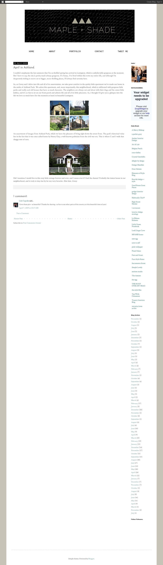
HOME (32, 51)
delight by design (138, 161)
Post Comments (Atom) (32, 223)
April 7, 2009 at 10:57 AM (28, 208)
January (134, 334)
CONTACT (99, 51)
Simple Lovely (137, 267)
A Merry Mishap (138, 130)
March (133, 366)
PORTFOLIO (75, 51)
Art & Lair (136, 144)
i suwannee (136, 208)
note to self (136, 243)
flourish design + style (138, 180)
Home (70, 218)
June (133, 331)
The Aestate (136, 275)
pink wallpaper (137, 247)
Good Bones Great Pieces (138, 186)
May (132, 359)
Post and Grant (137, 255)
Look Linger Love (138, 230)
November (135, 319)
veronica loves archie (137, 307)
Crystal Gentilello (138, 157)
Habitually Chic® (138, 198)
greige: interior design (137, 192)
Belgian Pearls (137, 148)
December (135, 337)
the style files (136, 290)
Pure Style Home (138, 259)
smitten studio (137, 271)
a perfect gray (137, 134)
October (134, 322)
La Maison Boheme (135, 219)
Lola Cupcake (24, 201)
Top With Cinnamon (136, 295)
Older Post (121, 218)
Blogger (91, 558)
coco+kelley (136, 152)
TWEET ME (123, 51)
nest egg (135, 239)
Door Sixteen (137, 169)
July (132, 328)
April (133, 362)
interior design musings (137, 213)
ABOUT (52, 51)
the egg (134, 279)
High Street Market (136, 203)
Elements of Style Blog (138, 174)
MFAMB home (137, 234)
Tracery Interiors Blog (138, 301)
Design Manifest (138, 165)
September (135, 347)
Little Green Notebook (136, 225)
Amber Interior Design (137, 139)
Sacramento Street (138, 263)
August (134, 325)
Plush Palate (136, 251)
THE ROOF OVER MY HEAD (138, 285)
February (134, 369)
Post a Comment (23, 213)
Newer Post (18, 218)
